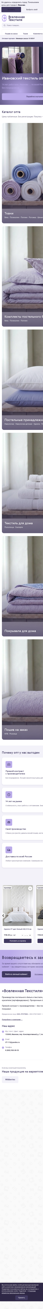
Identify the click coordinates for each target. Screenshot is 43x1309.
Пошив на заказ (11, 34)
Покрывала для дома (20, 631)
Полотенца (9, 527)
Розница (13, 734)
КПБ (6, 734)
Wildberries (10, 1079)
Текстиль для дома (19, 523)
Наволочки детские (24, 424)
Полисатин (14, 217)
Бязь (6, 217)
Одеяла (37, 424)
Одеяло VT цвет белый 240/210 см (17, 929)
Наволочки (9, 424)
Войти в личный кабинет (16, 974)
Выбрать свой (31, 10)
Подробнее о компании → (12, 1020)
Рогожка (32, 217)
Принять (21, 1298)
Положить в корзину (18, 941)
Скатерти (19, 527)
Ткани (25, 34)
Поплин (24, 217)
